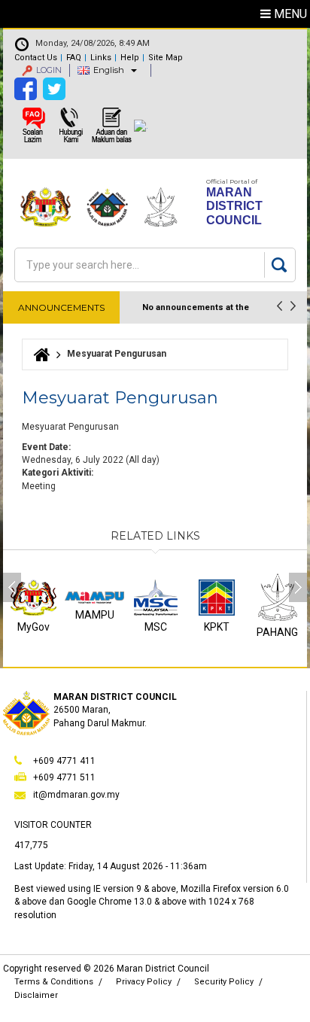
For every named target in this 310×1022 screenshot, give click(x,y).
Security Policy (224, 982)
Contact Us (35, 57)
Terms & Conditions (53, 982)
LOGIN (49, 70)
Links (100, 57)
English (108, 70)
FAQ (73, 57)
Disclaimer (36, 995)
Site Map (165, 57)
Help (129, 57)
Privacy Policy (144, 982)
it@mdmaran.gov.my (76, 794)
